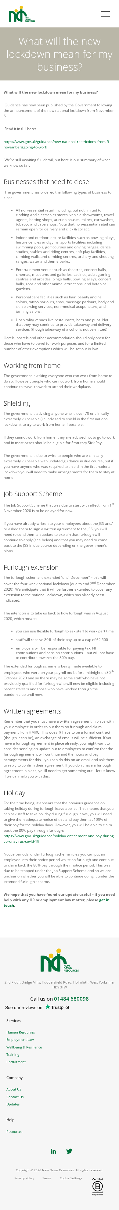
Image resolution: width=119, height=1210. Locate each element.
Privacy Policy (24, 1178)
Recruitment (16, 1061)
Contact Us (14, 1096)
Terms (47, 1178)
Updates (13, 1104)
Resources (14, 1131)
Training (12, 1054)
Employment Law (20, 1039)
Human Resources (20, 1032)
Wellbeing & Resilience (24, 1047)
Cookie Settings (71, 1178)
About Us (13, 1089)
